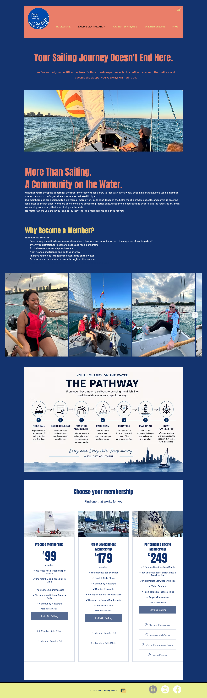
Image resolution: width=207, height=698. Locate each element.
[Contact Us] (123, 690)
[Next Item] (195, 315)
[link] (178, 9)
